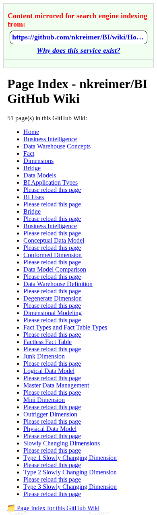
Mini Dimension (44, 399)
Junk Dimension (44, 356)
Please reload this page (52, 189)
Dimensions (38, 160)
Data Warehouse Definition (58, 283)
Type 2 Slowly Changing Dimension (70, 472)
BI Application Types (50, 182)
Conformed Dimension (52, 254)
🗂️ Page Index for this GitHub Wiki (53, 508)
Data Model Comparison (54, 269)
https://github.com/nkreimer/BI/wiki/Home (78, 37)
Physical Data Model (49, 428)
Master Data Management (56, 385)
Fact (28, 153)
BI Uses (33, 197)
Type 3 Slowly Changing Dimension (70, 486)
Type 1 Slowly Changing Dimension (70, 457)
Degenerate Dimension (52, 298)
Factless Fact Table (47, 341)
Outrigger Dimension (50, 414)
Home (31, 131)
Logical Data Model (48, 370)
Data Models (39, 175)
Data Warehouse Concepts (57, 146)
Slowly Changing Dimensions (61, 443)
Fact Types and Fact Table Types (65, 327)
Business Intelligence (50, 139)
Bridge (32, 168)
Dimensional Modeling (52, 312)
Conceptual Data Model (53, 240)
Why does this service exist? (78, 50)
